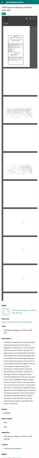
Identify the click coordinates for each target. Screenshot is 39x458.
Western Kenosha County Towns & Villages (17, 322)
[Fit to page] (34, 18)
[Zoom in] (26, 18)
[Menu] (2, 2)
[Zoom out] (30, 18)
